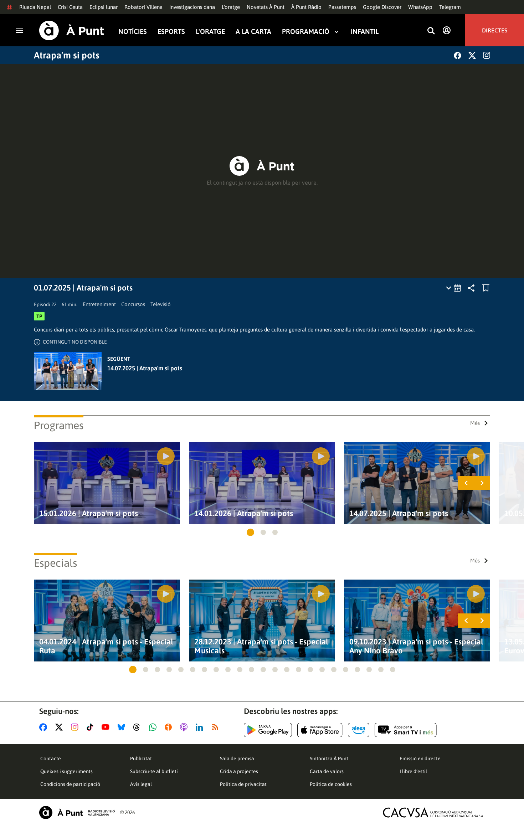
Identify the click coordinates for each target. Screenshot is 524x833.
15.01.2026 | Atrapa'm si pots (88, 513)
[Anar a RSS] (216, 727)
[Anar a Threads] (138, 727)
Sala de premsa (237, 758)
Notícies (132, 31)
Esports (171, 31)
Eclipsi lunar (103, 7)
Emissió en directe (420, 758)
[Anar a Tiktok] (91, 727)
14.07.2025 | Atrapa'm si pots (144, 368)
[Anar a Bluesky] (123, 727)
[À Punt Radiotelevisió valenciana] (77, 812)
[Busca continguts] (431, 31)
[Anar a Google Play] (268, 730)
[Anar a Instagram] (76, 727)
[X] (472, 55)
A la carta (253, 31)
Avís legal (141, 784)
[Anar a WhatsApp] (154, 727)
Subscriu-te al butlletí (154, 771)
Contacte (50, 758)
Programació (305, 31)
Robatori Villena (143, 7)
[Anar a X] (60, 727)
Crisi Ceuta (70, 7)
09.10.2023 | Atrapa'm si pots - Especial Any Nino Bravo (416, 646)
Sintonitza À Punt (329, 758)
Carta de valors (327, 771)
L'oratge (231, 7)
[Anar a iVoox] (170, 727)
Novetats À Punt (265, 7)
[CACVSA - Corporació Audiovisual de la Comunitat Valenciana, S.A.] (433, 812)
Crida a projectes (239, 771)
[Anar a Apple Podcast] (185, 727)
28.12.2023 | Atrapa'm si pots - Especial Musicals (261, 646)
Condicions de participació (70, 784)
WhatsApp (420, 7)
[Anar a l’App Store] (320, 730)
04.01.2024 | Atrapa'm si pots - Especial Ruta (106, 646)
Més (475, 423)
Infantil (365, 31)
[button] (250, 532)
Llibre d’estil (413, 771)
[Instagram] (486, 55)
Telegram (450, 7)
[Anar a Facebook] (44, 727)
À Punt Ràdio (306, 7)
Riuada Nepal (35, 7)
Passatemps (342, 7)
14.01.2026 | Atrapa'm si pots (243, 513)
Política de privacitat (243, 784)
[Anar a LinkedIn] (201, 727)
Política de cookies (331, 784)
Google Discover (382, 7)
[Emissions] (454, 288)
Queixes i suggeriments (66, 771)
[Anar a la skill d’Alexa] (358, 730)
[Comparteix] (471, 288)
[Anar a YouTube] (107, 727)
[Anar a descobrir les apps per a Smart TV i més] (406, 730)
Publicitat (141, 758)
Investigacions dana (192, 7)
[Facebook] (457, 55)
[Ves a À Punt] (71, 30)
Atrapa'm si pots (66, 55)
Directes (494, 30)
